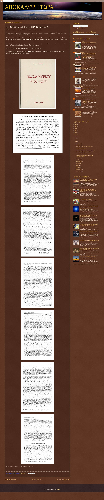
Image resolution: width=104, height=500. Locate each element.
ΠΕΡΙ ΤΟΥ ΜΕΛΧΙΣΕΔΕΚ (81, 149)
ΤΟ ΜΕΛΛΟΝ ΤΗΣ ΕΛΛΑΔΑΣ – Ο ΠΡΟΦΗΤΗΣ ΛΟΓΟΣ (88, 88)
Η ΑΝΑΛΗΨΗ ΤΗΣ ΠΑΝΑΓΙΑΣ (86, 199)
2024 (76, 124)
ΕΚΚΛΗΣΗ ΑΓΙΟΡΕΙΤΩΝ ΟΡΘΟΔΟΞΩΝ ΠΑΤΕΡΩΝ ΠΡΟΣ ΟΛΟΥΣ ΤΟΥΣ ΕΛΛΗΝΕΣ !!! (89, 258)
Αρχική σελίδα (36, 479)
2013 (76, 139)
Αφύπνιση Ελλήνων (79, 41)
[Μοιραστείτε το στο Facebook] (33, 473)
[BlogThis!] (30, 473)
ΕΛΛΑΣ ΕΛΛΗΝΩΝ (79, 86)
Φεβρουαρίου (79, 169)
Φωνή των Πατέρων (79, 52)
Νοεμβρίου (78, 145)
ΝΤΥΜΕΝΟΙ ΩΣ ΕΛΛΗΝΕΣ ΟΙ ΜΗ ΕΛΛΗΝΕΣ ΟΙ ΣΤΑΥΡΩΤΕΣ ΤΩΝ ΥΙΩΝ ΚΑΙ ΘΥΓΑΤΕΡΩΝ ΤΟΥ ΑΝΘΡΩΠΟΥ (89, 55)
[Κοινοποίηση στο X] (31, 473)
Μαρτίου (78, 167)
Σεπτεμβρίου (79, 161)
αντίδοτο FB (78, 110)
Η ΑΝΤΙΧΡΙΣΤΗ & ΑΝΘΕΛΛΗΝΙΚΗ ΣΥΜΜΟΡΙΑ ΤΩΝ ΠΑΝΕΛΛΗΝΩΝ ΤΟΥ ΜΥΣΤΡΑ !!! (88, 190)
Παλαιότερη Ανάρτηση (63, 479)
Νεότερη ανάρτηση (11, 479)
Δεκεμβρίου (78, 143)
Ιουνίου (77, 165)
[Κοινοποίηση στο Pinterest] (34, 473)
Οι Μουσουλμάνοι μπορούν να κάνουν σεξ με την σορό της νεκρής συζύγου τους (89, 67)
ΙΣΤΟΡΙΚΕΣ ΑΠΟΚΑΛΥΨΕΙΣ (81, 99)
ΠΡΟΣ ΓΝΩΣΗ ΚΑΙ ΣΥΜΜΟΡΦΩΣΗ (89, 42)
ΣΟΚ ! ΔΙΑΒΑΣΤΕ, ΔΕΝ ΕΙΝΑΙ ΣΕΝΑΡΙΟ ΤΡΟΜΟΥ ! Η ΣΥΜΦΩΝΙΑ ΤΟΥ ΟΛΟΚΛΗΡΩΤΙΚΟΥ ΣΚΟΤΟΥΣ (88, 181)
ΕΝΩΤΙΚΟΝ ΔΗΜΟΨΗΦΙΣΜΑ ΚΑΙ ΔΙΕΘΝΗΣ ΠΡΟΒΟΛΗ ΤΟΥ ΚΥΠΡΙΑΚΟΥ (89, 101)
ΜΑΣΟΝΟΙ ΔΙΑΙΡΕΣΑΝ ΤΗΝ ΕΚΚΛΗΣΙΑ (84, 146)
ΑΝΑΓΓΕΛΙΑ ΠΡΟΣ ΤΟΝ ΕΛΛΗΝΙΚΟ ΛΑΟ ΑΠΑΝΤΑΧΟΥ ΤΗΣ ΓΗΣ (88, 216)
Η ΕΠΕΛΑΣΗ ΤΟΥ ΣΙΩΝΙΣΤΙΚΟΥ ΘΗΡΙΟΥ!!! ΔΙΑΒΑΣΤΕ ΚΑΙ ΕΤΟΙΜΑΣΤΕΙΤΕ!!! (89, 232)
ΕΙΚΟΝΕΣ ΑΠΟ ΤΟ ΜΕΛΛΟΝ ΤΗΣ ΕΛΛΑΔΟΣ (89, 240)
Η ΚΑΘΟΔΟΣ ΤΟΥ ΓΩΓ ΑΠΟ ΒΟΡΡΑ (83, 153)
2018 (76, 128)
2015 (76, 135)
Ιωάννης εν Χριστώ (79, 64)
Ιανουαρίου (78, 171)
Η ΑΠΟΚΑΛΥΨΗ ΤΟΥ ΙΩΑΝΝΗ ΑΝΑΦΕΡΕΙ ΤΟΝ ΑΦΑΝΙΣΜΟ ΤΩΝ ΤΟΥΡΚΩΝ (89, 225)
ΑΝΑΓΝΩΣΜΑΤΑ (79, 77)
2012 (76, 141)
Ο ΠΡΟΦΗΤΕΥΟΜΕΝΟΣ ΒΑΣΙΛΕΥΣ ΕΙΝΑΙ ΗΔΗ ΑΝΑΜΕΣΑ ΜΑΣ (89, 207)
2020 (76, 126)
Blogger (58, 489)
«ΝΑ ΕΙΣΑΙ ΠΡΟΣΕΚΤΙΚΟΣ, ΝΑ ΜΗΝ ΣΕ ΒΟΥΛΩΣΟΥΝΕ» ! (84, 155)
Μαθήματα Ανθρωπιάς (86, 78)
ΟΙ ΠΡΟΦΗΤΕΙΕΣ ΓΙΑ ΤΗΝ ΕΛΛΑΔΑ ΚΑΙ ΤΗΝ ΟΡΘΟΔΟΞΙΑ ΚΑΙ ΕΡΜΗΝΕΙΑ (89, 248)
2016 (76, 132)
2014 (76, 137)
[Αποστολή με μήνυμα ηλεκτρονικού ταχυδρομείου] (29, 473)
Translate (83, 28)
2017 (76, 130)
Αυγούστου (78, 163)
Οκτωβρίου (78, 159)
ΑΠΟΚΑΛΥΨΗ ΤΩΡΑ (29, 7)
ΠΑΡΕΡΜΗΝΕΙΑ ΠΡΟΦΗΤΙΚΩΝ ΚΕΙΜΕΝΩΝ (85, 151)
